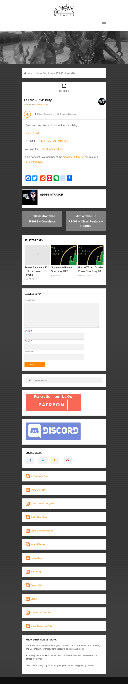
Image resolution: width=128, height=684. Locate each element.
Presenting (35, 571)
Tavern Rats (36, 585)
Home (29, 73)
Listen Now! (32, 133)
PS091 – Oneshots (42, 221)
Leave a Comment (68, 114)
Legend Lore (36, 558)
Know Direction (37, 490)
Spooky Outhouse (73, 157)
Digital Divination (38, 517)
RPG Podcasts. (34, 161)
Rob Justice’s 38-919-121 (53, 141)
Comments (31, 300)
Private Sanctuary (44, 73)
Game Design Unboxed (41, 530)
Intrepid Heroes (37, 544)
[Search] (30, 380)
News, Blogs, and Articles (42, 626)
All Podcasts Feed (39, 476)
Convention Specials (40, 612)
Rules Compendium (51, 149)
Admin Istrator (41, 104)
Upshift (33, 599)
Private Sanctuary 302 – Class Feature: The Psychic (36, 271)
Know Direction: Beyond (42, 503)
